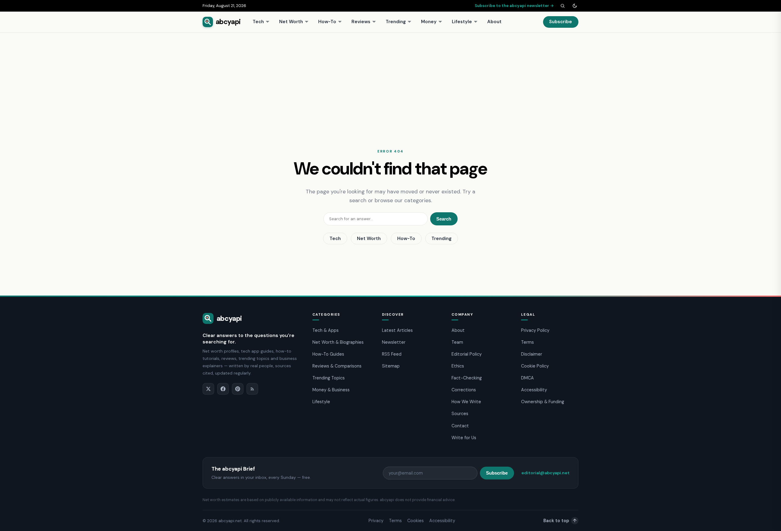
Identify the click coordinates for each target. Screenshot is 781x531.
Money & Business (331, 390)
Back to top (560, 520)
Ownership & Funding (542, 401)
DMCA (527, 378)
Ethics (458, 366)
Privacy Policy (535, 330)
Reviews (360, 22)
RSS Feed (391, 354)
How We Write (466, 401)
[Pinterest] (237, 389)
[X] (208, 389)
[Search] (562, 5)
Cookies (415, 520)
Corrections (464, 390)
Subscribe (560, 22)
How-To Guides (328, 354)
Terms (527, 342)
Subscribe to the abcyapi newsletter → (514, 5)
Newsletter (393, 342)
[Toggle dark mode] (574, 5)
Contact (460, 426)
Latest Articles (397, 330)
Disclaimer (531, 354)
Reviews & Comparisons (337, 366)
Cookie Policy (535, 366)
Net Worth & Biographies (338, 342)
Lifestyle (462, 22)
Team (457, 342)
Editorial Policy (467, 354)
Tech (258, 22)
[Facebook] (223, 389)
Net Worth (291, 22)
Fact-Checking (467, 378)
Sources (460, 413)
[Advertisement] (390, 78)
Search (443, 218)
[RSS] (252, 389)
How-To (327, 22)
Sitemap (391, 366)
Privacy (376, 520)
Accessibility (534, 390)
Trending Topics (328, 378)
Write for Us (464, 437)
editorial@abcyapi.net (545, 472)
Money (429, 22)
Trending (396, 22)
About (494, 22)
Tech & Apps (325, 330)
